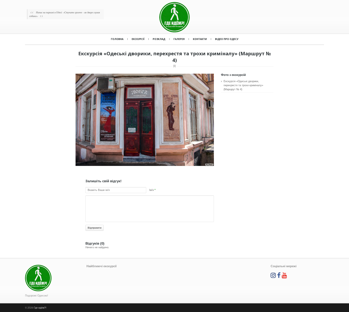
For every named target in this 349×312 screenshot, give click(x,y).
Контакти (200, 39)
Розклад (159, 39)
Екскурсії (138, 39)
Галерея (179, 39)
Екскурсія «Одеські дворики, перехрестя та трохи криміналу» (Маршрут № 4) (243, 85)
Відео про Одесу (226, 39)
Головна (117, 39)
